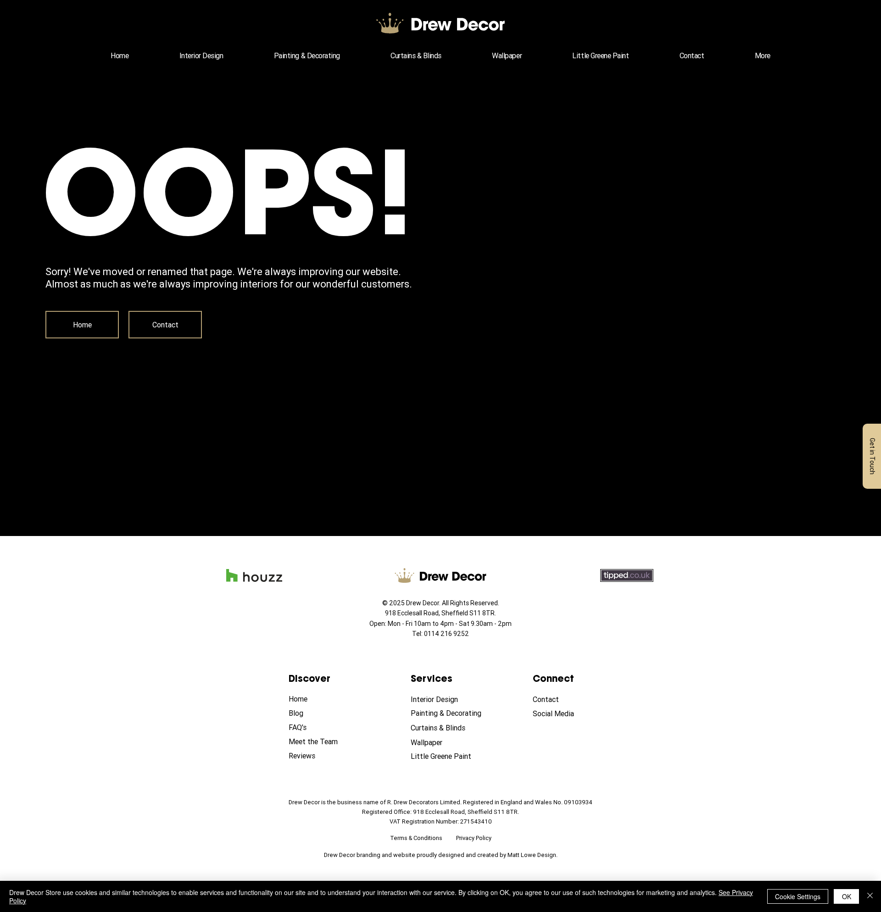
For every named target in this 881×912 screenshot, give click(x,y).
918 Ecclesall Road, (413, 613)
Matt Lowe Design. (532, 855)
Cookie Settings (797, 896)
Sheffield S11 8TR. (468, 613)
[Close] (869, 896)
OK (846, 896)
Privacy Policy (473, 838)
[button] (762, 55)
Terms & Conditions (416, 838)
